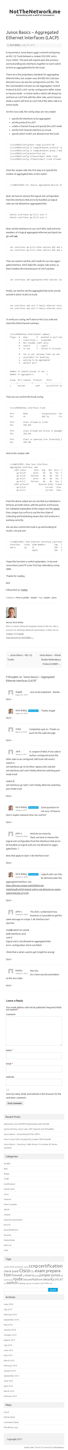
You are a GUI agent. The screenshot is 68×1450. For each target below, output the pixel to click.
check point (11, 1271)
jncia (37, 1275)
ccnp (33, 1265)
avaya (26, 1267)
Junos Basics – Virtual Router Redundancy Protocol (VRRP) (50, 659)
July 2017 (8, 1309)
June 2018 (8, 1304)
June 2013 (8, 1350)
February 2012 (10, 1396)
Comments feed (11, 1422)
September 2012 (11, 1376)
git (24, 1276)
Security (7, 1235)
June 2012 (8, 1381)
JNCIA (6, 1209)
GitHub (20, 634)
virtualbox (36, 1283)
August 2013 (9, 1340)
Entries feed (9, 1417)
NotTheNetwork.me (35, 11)
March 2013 (9, 1360)
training (21, 1283)
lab (62, 1276)
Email (9, 1063)
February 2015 (10, 1314)
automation (19, 1267)
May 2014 (8, 1325)
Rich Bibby (15, 45)
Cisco (6, 1194)
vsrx (50, 1283)
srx (5, 1283)
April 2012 (8, 1386)
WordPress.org (11, 1427)
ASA (5, 1169)
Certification (9, 1184)
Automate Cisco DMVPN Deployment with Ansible (26, 1124)
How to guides (22, 597)
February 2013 (10, 1365)
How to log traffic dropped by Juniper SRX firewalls (27, 1139)
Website (10, 1077)
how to (29, 1275)
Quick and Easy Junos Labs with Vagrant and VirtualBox (29, 1129)
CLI (32, 1271)
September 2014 (11, 1320)
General (7, 1199)
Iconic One (29, 1447)
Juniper (33, 597)
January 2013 (10, 1371)
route (18, 1279)
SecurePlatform (11, 1230)
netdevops (8, 1280)
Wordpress (59, 1447)
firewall (17, 1275)
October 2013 (10, 1335)
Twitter (24, 590)
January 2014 (10, 1330)
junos (54, 597)
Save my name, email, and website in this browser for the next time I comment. (33, 1096)
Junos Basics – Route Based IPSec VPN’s (22, 1134)
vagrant (29, 1283)
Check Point (9, 1189)
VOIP (6, 1250)
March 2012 (9, 1391)
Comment (10, 1014)
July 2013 (8, 1345)
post (36, 52)
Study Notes (9, 1240)
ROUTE (7, 1225)
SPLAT (59, 1279)
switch (12, 1283)
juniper (47, 597)
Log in (6, 1412)
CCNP (6, 1179)
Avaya (6, 1174)
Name (9, 1050)
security (48, 1279)
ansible (7, 1163)
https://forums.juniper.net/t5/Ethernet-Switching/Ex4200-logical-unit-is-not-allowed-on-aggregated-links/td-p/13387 (33, 889)
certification (50, 1265)
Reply (8, 699)
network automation (13, 1220)
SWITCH (7, 1245)
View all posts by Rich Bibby (20, 637)
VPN (47, 1283)
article (56, 509)
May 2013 (8, 1355)
